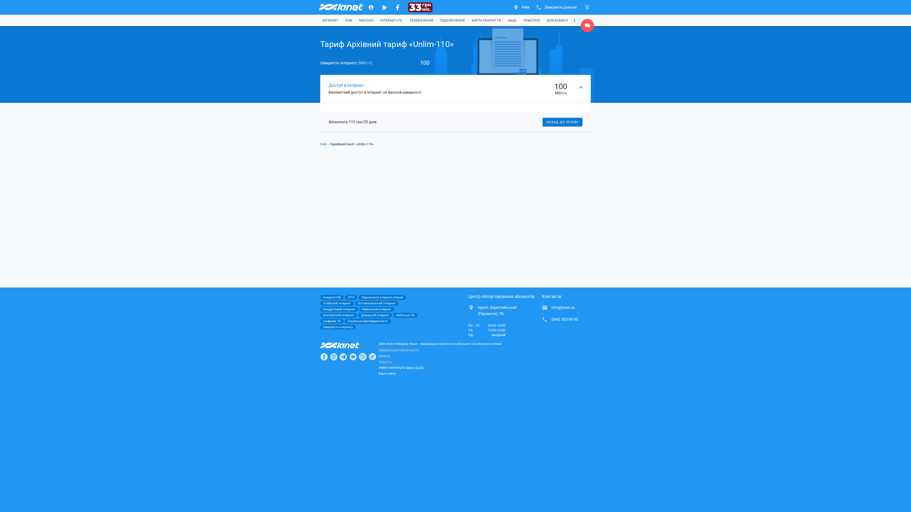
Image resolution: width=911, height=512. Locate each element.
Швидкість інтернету (338, 327)
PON (348, 20)
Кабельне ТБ (405, 315)
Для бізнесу (557, 20)
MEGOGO (366, 20)
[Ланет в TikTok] (372, 357)
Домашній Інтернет (375, 315)
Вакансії (384, 355)
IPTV (351, 297)
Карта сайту (387, 373)
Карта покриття (486, 20)
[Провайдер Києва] (340, 7)
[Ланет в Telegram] (343, 357)
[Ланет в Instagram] (334, 357)
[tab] (330, 20)
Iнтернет (330, 20)
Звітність (385, 361)
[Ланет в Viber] (363, 357)
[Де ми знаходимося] (587, 27)
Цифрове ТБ (332, 321)
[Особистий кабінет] (371, 7)
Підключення (452, 20)
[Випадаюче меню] (574, 20)
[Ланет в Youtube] (353, 357)
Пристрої (531, 20)
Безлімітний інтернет (338, 315)
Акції (512, 20)
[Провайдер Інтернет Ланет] (345, 345)
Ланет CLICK (415, 367)
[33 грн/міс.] (420, 7)
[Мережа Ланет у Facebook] (397, 7)
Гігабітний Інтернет (337, 303)
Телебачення (421, 20)
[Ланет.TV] (384, 7)
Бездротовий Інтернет (339, 309)
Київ (323, 144)
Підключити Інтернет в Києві (382, 297)
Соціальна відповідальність (399, 350)
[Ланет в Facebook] (324, 357)
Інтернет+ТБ (391, 20)
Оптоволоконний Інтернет (377, 303)
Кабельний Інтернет (376, 309)
